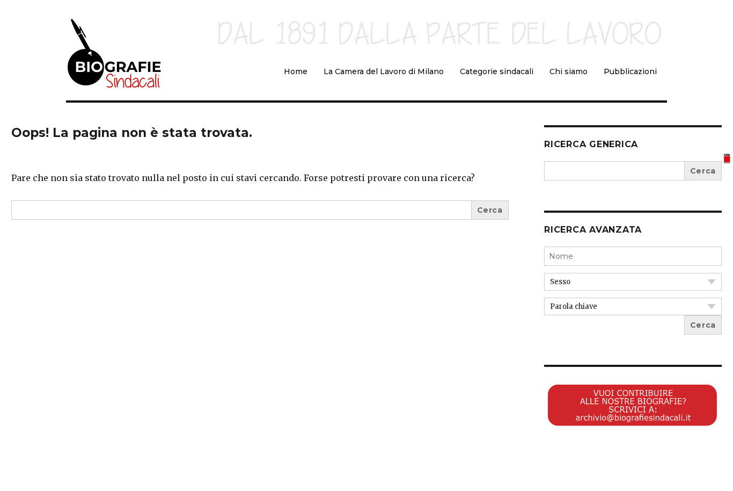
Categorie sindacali (496, 71)
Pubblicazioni (630, 71)
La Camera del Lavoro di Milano (384, 71)
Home (295, 71)
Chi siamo (568, 71)
